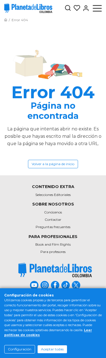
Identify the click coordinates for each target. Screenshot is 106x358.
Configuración (19, 349)
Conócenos (53, 212)
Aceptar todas (52, 349)
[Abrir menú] (97, 8)
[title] (55, 270)
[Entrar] (84, 8)
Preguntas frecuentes (53, 227)
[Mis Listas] (75, 8)
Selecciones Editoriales (53, 195)
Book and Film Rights (53, 244)
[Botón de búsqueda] (67, 8)
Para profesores (53, 252)
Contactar (53, 219)
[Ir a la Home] (5, 20)
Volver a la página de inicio (53, 164)
